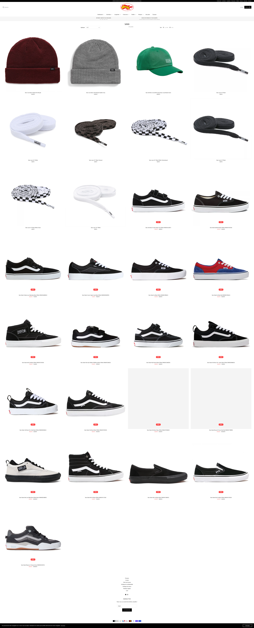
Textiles (237, 0)
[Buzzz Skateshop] (127, 7)
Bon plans (245, 0)
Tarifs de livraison (127, 582)
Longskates (228, 0)
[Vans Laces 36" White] (33, 128)
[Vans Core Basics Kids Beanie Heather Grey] (95, 61)
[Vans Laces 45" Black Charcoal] (95, 128)
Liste (172, 27)
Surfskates (224, 0)
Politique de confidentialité (127, 584)
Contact (127, 580)
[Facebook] (125, 594)
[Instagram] (127, 594)
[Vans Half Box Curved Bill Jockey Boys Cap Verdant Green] (158, 61)
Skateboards (219, 0)
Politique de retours (127, 586)
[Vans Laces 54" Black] (221, 128)
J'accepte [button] (247, 625)
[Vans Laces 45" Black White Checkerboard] (158, 128)
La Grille (167, 27)
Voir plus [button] (63, 625)
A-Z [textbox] (87, 27)
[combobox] (93, 27)
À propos (249, 0)
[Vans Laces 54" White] (95, 196)
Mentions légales (127, 588)
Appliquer (83, 27)
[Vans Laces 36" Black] (221, 61)
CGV (127, 590)
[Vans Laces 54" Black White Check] (33, 196)
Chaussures (233, 0)
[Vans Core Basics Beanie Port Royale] (33, 61)
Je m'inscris (127, 609)
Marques (241, 0)
